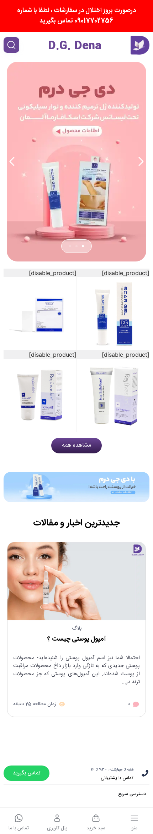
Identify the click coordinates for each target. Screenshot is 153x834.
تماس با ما (19, 828)
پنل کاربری (57, 828)
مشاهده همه (76, 445)
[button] (12, 161)
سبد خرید (95, 828)
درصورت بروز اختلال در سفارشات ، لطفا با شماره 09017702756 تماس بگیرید (76, 15)
